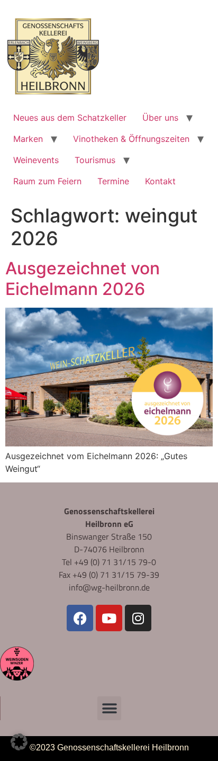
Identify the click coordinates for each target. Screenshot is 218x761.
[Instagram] (138, 618)
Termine (113, 181)
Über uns (160, 117)
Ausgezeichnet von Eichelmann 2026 (82, 278)
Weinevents (36, 160)
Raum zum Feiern (47, 181)
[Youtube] (109, 618)
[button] (109, 708)
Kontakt (160, 181)
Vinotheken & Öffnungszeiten (131, 138)
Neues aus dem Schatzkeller (69, 117)
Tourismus (95, 160)
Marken (28, 138)
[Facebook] (80, 618)
